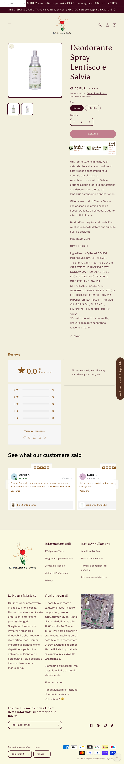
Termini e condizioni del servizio (94, 568)
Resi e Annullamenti (92, 558)
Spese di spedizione (97, 93)
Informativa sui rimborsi (94, 577)
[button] (9, 25)
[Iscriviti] (58, 725)
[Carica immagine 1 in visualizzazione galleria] (13, 109)
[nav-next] (116, 484)
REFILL (92, 108)
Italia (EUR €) (18, 754)
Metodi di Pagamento (56, 573)
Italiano (40, 754)
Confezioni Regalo (55, 566)
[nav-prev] (8, 484)
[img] (41, 468)
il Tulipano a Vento (55, 551)
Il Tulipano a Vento (91, 759)
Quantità (74, 115)
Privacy (49, 580)
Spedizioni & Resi (90, 551)
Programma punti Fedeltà (59, 558)
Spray (76, 108)
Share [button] (77, 336)
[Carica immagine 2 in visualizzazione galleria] (27, 109)
